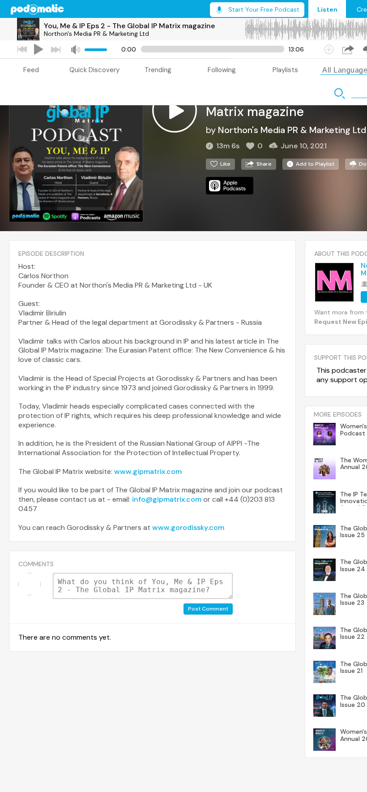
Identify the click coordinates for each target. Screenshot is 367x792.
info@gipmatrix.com (166, 499)
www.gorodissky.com (188, 527)
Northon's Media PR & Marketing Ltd (96, 34)
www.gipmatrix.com (148, 471)
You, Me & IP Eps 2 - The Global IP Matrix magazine (129, 25)
